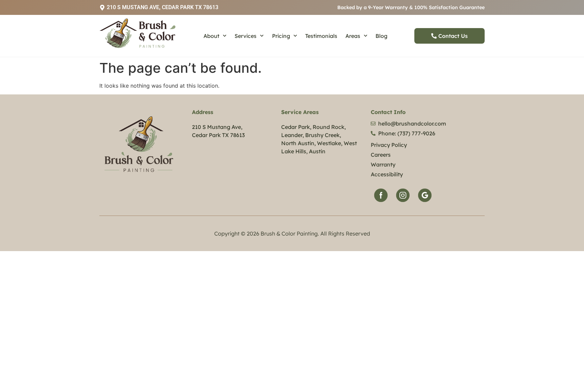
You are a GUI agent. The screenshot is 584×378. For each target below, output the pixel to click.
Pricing (281, 35)
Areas (352, 35)
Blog (381, 35)
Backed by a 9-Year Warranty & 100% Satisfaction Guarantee (411, 7)
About (211, 35)
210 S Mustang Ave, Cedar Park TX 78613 (162, 7)
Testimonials (321, 35)
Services (246, 35)
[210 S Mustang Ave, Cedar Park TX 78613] (102, 7)
